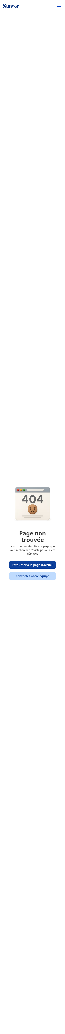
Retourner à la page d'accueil (32, 565)
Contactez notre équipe (32, 576)
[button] (58, 6)
